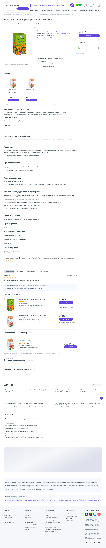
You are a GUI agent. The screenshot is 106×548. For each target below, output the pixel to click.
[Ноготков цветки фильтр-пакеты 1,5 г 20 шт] (10, 304)
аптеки (53, 489)
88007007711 (69, 518)
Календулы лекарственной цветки (60, 33)
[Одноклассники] (90, 542)
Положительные (30, 271)
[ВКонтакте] (86, 542)
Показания (39, 112)
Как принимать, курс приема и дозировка (15, 114)
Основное (6, 23)
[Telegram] (94, 542)
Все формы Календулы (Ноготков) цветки (48, 38)
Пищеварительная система (62, 10)
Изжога (75, 10)
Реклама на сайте (29, 522)
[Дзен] (99, 542)
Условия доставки (8, 363)
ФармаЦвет (25, 303)
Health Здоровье (26, 317)
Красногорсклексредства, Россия (56, 31)
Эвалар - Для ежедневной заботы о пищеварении (90, 404)
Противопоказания (48, 112)
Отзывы (31, 23)
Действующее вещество (55, 114)
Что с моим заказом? (9, 520)
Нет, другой (10, 8)
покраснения (51, 5)
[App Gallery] (99, 514)
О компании (27, 512)
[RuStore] (94, 514)
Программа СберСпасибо (51, 517)
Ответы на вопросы (9, 522)
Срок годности (43, 114)
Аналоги (13, 23)
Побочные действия (60, 112)
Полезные (20, 271)
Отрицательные (43, 271)
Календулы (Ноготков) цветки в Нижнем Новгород (16, 500)
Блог (5, 524)
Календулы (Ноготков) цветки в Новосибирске (53, 499)
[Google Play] (90, 514)
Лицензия (27, 520)
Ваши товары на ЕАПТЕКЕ (31, 524)
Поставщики (28, 517)
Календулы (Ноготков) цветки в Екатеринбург (73, 499)
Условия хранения (59, 58)
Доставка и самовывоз (45, 58)
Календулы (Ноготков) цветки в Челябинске (36, 500)
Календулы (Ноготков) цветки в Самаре (54, 500)
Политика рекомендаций (51, 524)
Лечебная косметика (47, 10)
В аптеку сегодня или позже (47, 66)
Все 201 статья (18, 415)
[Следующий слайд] (101, 398)
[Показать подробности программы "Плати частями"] (99, 48)
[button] (7, 2)
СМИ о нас (27, 529)
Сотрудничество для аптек (31, 527)
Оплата (47, 512)
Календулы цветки (25, 340)
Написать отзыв (10, 265)
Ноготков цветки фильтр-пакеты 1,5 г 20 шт (31, 91)
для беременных (42, 5)
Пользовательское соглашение (52, 522)
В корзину (13, 99)
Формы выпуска (43, 23)
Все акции (96, 385)
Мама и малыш (34, 10)
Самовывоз (59, 23)
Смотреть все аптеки (10, 373)
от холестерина (60, 5)
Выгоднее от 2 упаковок (87, 10)
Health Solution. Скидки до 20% (38, 403)
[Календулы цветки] (10, 344)
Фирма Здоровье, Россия (33, 319)
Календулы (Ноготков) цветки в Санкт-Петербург (32, 499)
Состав (16, 112)
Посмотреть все (8, 358)
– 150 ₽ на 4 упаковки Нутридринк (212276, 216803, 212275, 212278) (66, 404)
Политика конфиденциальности (52, 520)
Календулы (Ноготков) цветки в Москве (13, 499)
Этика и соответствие (50, 527)
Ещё (96, 10)
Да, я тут (23, 8)
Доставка (52, 23)
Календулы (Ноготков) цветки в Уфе (70, 500)
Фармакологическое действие (27, 112)
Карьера (27, 515)
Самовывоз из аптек (9, 515)
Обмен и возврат (8, 517)
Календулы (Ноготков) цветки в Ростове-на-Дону (88, 500)
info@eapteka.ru (70, 513)
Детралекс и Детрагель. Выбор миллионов (16, 403)
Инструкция (21, 23)
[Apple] (86, 514)
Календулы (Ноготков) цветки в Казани (91, 499)
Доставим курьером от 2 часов (48, 63)
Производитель (8, 112)
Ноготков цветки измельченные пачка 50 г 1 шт (12, 91)
